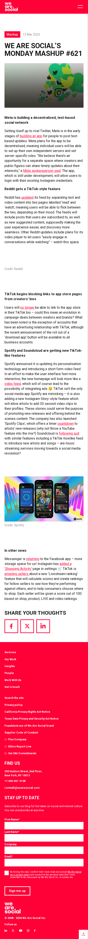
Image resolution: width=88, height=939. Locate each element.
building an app (31, 136)
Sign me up (17, 891)
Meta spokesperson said (42, 171)
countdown (65, 424)
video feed (12, 384)
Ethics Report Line (19, 746)
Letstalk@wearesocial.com (22, 787)
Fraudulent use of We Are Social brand (29, 725)
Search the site (14, 697)
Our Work (10, 659)
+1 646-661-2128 (14, 780)
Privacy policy (13, 704)
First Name (11, 819)
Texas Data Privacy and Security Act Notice (31, 718)
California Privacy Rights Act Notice (27, 711)
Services (10, 652)
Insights (9, 666)
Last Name (11, 831)
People (9, 673)
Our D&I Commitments (22, 753)
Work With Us (12, 680)
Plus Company (17, 739)
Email (8, 856)
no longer (27, 308)
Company (10, 844)
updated (27, 197)
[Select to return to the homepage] (11, 6)
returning (32, 559)
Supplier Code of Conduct (21, 732)
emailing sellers (16, 574)
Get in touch (12, 687)
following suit (69, 433)
